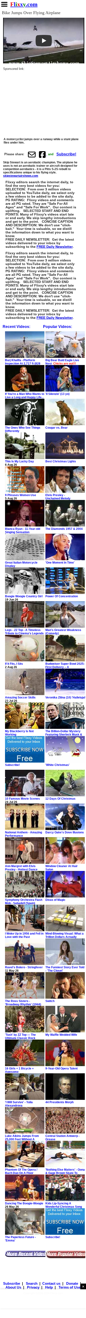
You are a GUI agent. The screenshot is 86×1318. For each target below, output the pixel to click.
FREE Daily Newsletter (55, 247)
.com (24, 4)
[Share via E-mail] (31, 154)
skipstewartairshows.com (20, 175)
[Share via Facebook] (43, 154)
